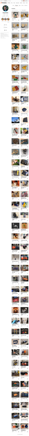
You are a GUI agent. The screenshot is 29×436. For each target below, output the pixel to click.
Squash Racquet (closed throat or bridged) (23, 229)
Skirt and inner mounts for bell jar (15, 293)
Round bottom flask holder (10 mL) (15, 430)
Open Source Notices (2, 36)
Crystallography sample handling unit (15, 208)
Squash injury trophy (15, 50)
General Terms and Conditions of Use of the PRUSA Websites (5, 33)
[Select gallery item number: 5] (25, 101)
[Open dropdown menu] (9, 9)
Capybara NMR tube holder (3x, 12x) (24, 251)
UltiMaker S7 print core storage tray (24, 177)
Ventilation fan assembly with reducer (23, 430)
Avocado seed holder (24, 50)
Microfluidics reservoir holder (14, 346)
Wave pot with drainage (23, 18)
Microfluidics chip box (24, 208)
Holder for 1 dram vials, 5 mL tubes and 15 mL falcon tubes (15, 409)
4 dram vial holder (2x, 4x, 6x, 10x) (15, 251)
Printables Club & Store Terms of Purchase (4, 34)
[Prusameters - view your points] (23, 0)
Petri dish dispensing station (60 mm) (24, 156)
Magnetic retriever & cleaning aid (15, 324)
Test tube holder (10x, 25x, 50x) (15, 272)
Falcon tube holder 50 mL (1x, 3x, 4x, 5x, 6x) (24, 419)
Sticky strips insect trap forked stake (24, 135)
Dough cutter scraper (24, 113)
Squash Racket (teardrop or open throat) (23, 198)
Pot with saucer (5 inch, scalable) (15, 187)
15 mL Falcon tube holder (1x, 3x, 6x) (24, 261)
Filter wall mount (23, 345)
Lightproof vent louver (24, 356)
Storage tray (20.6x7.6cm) (23, 166)
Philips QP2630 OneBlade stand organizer (23, 92)
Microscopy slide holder (23, 314)
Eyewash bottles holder (23, 272)
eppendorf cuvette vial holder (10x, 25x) (15, 82)
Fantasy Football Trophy (14, 219)
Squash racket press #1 (15, 156)
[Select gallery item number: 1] (23, 175)
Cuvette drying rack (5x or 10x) (15, 419)
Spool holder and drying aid (23, 187)
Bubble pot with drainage (14, 40)
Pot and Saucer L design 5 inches (23, 40)
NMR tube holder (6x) (15, 261)
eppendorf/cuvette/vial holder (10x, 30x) (15, 388)
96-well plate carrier (24, 398)
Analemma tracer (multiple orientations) (23, 103)
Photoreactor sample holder (15, 335)
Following (7, 16)
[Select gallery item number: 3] (15, 101)
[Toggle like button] (12, 20)
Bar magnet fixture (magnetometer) (15, 135)
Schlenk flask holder (15, 282)
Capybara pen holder (24, 240)
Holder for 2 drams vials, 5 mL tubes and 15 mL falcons (24, 409)
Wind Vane (13, 124)
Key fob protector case (14, 198)
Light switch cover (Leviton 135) (15, 71)
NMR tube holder (23, 335)
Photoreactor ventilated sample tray (15, 314)
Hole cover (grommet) (13, 356)
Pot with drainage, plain (15, 29)
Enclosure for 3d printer (14, 377)
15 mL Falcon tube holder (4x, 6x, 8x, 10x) (24, 82)
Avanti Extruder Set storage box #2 (15, 92)
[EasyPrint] (22, 1)
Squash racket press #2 (24, 145)
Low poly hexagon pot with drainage (24, 29)
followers (3, 16)
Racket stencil (14, 145)
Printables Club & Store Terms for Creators (5, 35)
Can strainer (14, 18)
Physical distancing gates (24, 293)
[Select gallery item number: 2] (24, 175)
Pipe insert (22, 377)
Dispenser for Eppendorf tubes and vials (24, 303)
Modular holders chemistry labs (23, 367)
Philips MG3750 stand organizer (15, 103)
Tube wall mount (23, 324)
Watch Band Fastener (15, 166)
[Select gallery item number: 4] (25, 196)
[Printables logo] (4, 3)
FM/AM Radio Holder (15, 240)
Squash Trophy (23, 219)
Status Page (8, 36)
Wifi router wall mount (23, 124)
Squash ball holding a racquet (15, 229)
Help (5, 36)
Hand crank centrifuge (23, 282)
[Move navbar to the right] (27, 3)
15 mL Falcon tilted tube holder (24, 71)
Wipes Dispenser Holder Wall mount (15, 113)
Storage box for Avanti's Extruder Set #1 (15, 303)
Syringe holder (14, 398)
